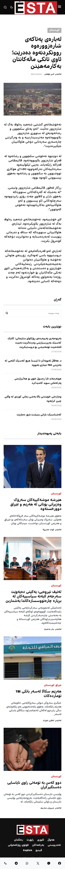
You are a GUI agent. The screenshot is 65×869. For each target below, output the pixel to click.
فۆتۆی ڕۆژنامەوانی (18, 845)
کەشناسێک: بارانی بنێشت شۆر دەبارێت (39, 415)
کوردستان (54, 30)
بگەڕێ (7, 313)
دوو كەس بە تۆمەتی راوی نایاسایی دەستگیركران (34, 785)
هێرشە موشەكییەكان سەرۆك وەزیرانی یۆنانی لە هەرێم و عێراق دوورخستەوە (35, 505)
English (27, 850)
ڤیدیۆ (39, 850)
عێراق (58, 685)
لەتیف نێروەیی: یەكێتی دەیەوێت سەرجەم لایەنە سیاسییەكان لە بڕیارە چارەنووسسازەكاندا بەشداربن (34, 597)
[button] (59, 7)
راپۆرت (30, 840)
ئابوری (40, 840)
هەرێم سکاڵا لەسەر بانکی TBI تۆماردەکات (38, 694)
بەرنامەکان (38, 845)
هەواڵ (51, 840)
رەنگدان (18, 840)
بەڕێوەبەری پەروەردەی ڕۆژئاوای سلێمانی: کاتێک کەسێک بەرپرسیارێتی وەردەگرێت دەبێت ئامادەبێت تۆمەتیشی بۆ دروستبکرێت (34, 343)
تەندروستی (54, 845)
